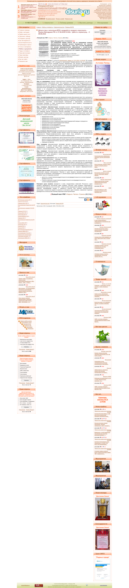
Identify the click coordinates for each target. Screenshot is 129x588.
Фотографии (29, 327)
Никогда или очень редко (26, 339)
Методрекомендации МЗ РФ (24, 229)
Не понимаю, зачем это (25, 404)
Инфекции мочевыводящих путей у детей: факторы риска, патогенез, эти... (103, 379)
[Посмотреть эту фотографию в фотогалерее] (26, 266)
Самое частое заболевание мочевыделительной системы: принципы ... (102, 295)
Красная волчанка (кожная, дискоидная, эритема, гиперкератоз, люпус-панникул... (102, 424)
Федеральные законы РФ (24, 199)
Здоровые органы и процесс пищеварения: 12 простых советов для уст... (101, 255)
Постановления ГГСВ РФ (24, 233)
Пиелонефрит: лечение (106, 292)
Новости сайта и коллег (26, 321)
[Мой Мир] (91, 200)
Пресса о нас (28, 325)
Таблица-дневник (65, 23)
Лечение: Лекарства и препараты (104, 218)
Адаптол (109, 368)
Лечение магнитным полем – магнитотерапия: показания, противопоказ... (101, 230)
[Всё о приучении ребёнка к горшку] (102, 115)
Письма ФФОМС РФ (23, 216)
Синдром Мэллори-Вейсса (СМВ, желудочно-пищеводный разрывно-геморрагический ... (102, 415)
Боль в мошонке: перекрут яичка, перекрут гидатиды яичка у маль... (103, 166)
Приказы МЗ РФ (22, 201)
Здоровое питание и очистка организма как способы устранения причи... (101, 247)
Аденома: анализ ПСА (106, 351)
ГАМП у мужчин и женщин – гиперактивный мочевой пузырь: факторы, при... (102, 388)
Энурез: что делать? (106, 283)
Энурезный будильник (25, 366)
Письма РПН (21, 226)
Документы (30, 328)
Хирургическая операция (26, 377)
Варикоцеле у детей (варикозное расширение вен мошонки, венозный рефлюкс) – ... (102, 434)
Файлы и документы (47, 27)
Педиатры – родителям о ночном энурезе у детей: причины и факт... (102, 287)
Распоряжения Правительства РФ (26, 219)
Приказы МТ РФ (22, 211)
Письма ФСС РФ (22, 212)
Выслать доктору (85, 23)
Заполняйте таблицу (26, 10)
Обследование (102, 23)
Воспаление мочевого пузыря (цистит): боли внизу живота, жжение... (102, 174)
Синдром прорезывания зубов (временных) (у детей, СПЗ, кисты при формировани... (102, 443)
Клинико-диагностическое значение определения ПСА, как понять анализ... (102, 354)
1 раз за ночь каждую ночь (26, 341)
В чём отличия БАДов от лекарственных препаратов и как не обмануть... (102, 221)
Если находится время (25, 399)
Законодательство (59, 27)
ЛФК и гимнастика (24, 370)
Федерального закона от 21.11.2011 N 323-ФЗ (72, 60)
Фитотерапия (23, 363)
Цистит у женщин (107, 171)
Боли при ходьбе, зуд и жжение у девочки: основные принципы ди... (102, 303)
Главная (38, 27)
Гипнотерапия (23, 374)
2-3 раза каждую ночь (25, 342)
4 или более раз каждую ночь (27, 344)
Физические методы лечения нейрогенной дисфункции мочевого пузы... (101, 182)
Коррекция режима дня (25, 375)
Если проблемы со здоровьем (27, 401)
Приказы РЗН (21, 218)
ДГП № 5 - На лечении (26, 267)
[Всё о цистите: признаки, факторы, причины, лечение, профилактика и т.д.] (102, 342)
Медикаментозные (24, 365)
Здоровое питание (107, 252)
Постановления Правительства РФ (26, 205)
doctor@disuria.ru (26, 88)
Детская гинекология (106, 300)
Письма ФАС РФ (22, 222)
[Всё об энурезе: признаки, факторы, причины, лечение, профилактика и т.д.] (102, 130)
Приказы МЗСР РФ (22, 203)
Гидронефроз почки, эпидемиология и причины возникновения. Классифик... (101, 363)
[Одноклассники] (88, 200)
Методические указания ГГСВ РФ (26, 208)
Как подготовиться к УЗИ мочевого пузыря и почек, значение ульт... (101, 191)
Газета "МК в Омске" (30, 286)
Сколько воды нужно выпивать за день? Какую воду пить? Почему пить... (103, 238)
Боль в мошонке (107, 162)
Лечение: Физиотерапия (106, 179)
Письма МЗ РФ (21, 214)
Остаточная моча (107, 154)
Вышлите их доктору (26, 14)
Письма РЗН (21, 227)
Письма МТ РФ (21, 224)
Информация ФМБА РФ (23, 237)
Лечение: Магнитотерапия (105, 227)
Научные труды (27, 324)
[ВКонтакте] (85, 200)
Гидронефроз (108, 359)
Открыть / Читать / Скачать (55, 38)
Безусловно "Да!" (24, 398)
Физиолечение (23, 368)
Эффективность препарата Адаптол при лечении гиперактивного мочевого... (101, 371)
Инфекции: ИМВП (107, 376)
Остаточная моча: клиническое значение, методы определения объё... (102, 157)
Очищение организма (106, 235)
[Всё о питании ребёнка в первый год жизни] (102, 210)
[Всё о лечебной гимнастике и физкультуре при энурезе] (102, 145)
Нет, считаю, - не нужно (25, 403)
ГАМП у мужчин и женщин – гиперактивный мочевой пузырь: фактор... (102, 320)
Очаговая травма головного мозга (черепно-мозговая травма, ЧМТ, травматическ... (103, 452)
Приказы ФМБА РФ (22, 231)
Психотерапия (23, 372)
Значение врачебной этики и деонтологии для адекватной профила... (101, 312)
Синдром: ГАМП (107, 317)
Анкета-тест (47, 23)
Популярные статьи (26, 322)
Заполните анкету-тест (27, 4)
